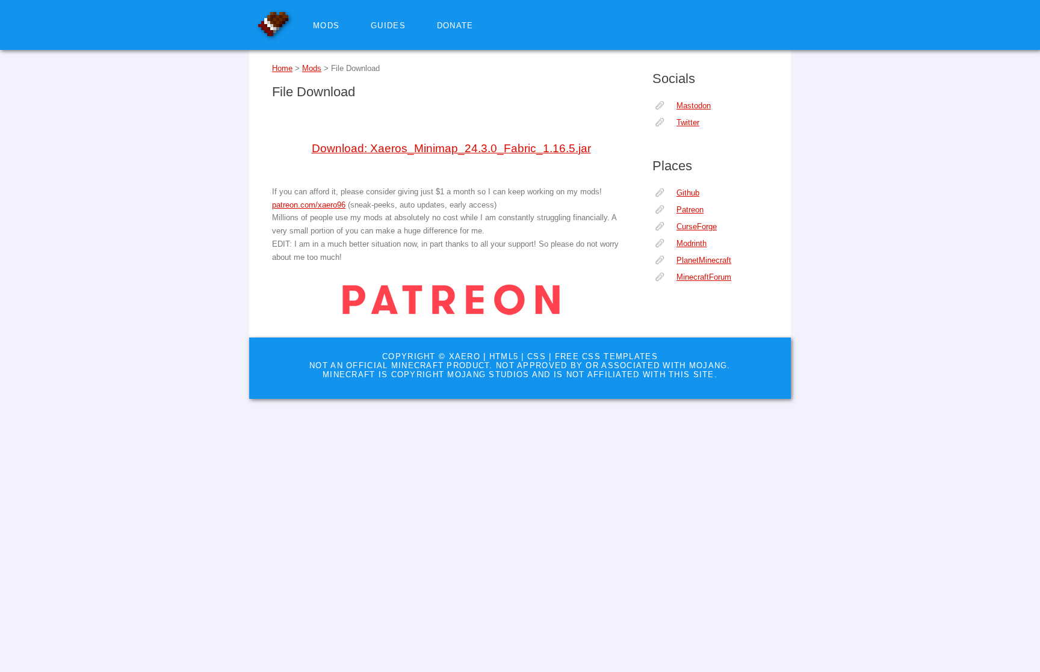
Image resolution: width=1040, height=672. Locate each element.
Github (687, 192)
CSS (536, 356)
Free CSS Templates (606, 356)
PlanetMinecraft (703, 260)
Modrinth (691, 243)
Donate (455, 25)
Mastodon (693, 105)
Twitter (687, 122)
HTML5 (503, 356)
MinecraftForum (703, 277)
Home (282, 68)
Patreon (690, 209)
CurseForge (696, 226)
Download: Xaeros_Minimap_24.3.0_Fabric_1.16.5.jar (451, 148)
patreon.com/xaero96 (308, 204)
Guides (388, 25)
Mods (326, 25)
